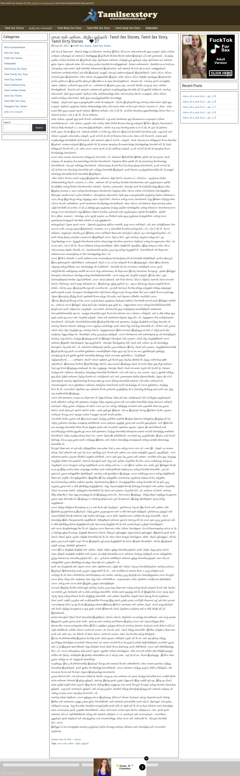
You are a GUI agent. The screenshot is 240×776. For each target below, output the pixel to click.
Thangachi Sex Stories (15, 106)
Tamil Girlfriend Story (14, 85)
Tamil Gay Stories (13, 79)
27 (96, 41)
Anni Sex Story (12, 52)
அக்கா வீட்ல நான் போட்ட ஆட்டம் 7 (199, 107)
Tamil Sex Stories (14, 28)
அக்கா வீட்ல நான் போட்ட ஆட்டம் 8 (199, 101)
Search (7, 122)
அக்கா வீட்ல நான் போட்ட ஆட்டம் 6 (199, 112)
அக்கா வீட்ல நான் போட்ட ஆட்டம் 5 (199, 117)
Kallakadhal (151, 28)
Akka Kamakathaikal (14, 47)
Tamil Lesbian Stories (15, 90)
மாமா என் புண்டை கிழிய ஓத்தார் (73, 743)
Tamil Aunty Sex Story (69, 28)
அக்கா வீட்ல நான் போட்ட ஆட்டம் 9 (199, 96)
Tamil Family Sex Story (127, 28)
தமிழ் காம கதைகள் (40, 28)
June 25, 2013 (61, 45)
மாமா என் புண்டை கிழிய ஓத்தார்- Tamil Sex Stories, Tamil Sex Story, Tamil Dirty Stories (109, 39)
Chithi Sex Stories (82, 45)
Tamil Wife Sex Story (98, 28)
